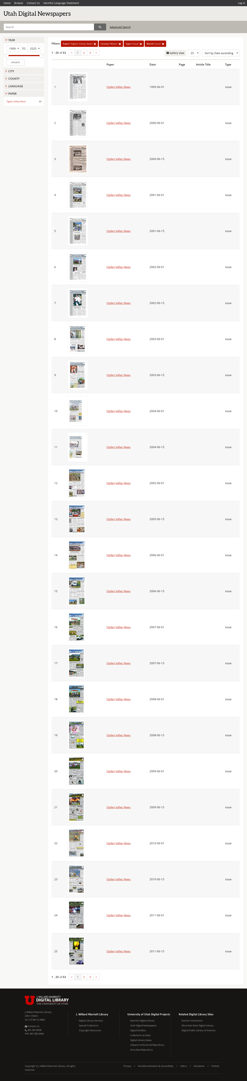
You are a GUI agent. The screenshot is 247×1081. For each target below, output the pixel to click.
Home (7, 3)
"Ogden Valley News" (78, 43)
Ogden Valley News (16, 101)
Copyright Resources (90, 1030)
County (14, 78)
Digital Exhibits (138, 1030)
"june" (154, 43)
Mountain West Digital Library (198, 1025)
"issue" (133, 43)
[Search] (100, 27)
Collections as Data (140, 1035)
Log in (241, 3)
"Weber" (110, 43)
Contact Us (33, 3)
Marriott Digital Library (142, 1020)
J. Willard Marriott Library (38, 1012)
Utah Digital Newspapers (143, 1025)
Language (15, 86)
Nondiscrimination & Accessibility (156, 1066)
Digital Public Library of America (198, 1030)
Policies (215, 1066)
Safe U (183, 1066)
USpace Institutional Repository (147, 1044)
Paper (12, 93)
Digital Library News (141, 1040)
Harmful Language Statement (61, 3)
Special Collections (89, 1025)
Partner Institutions (192, 1020)
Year (11, 40)
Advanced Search (120, 27)
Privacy (127, 1066)
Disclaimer (199, 1066)
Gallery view (176, 53)
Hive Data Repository (141, 1049)
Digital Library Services (91, 1020)
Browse (18, 3)
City (11, 71)
